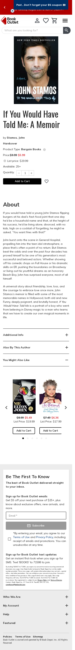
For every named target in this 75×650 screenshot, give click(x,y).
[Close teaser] (12, 11)
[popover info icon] (44, 149)
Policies (8, 636)
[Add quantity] (31, 173)
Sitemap (38, 636)
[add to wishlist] (46, 181)
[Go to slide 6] (46, 438)
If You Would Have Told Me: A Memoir (31, 119)
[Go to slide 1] (23, 438)
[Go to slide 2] (27, 438)
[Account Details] (37, 20)
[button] (41, 5)
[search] (67, 30)
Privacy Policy (42, 580)
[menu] (65, 20)
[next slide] (65, 407)
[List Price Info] (4, 160)
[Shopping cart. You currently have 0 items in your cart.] (54, 20)
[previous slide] (4, 7)
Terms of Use (23, 636)
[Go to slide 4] (37, 438)
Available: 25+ (12, 166)
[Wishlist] (46, 20)
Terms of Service (56, 580)
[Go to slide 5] (41, 438)
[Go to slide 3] (32, 438)
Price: (14, 155)
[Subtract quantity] (18, 173)
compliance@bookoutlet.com (15, 584)
